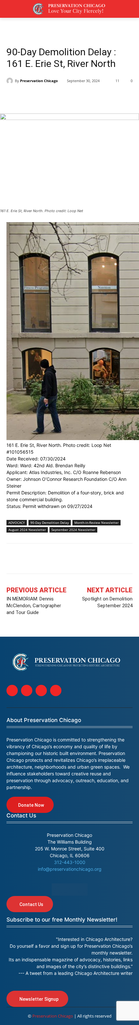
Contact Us (21, 815)
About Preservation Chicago (43, 720)
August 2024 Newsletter (27, 529)
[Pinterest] (57, 97)
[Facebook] (12, 97)
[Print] (102, 97)
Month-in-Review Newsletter (96, 522)
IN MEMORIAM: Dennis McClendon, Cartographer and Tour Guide (33, 605)
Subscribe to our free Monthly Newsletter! (61, 919)
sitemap (70, 889)
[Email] (87, 97)
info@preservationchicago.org (70, 869)
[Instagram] (26, 690)
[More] (117, 559)
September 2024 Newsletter (73, 529)
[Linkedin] (42, 97)
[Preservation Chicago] (10, 81)
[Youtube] (55, 690)
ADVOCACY (16, 522)
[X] (27, 97)
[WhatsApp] (72, 97)
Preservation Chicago (39, 80)
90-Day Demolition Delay (49, 522)
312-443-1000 (69, 862)
